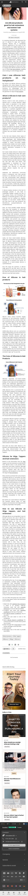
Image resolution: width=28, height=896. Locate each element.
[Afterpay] (20, 873)
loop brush (18, 624)
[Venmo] (20, 876)
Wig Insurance (21, 889)
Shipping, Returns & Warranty (10, 889)
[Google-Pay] (4, 876)
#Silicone (5, 639)
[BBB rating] (25, 824)
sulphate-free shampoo (18, 604)
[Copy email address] (22, 842)
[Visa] (4, 873)
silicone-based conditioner (13, 613)
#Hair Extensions (7, 636)
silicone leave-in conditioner (15, 620)
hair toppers (20, 91)
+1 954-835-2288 (9, 838)
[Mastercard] (8, 873)
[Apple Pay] (8, 876)
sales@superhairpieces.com (12, 841)
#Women (17, 639)
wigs (24, 461)
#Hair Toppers (16, 636)
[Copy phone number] (16, 839)
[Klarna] (24, 876)
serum (8, 629)
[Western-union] (16, 873)
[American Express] (12, 873)
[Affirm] (16, 876)
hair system (22, 580)
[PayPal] (24, 873)
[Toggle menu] (2, 2)
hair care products (15, 69)
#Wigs (11, 639)
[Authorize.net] (19, 824)
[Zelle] (12, 876)
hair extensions (14, 472)
